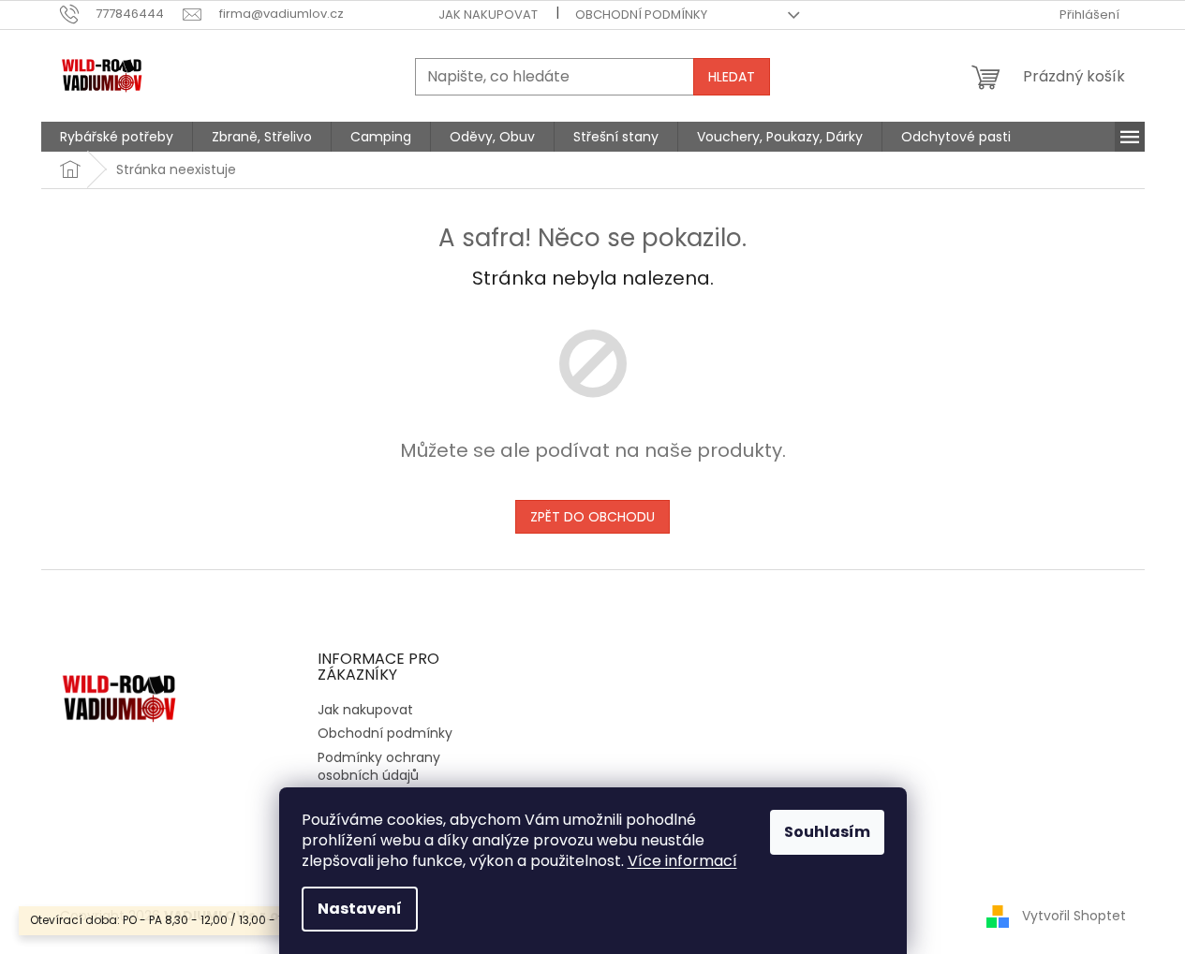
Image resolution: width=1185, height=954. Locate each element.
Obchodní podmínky (641, 14)
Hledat (731, 76)
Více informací (682, 861)
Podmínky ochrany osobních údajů (379, 766)
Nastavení (360, 908)
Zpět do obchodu (592, 516)
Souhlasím (827, 832)
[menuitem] (116, 137)
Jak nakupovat (488, 14)
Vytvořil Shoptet (1074, 915)
